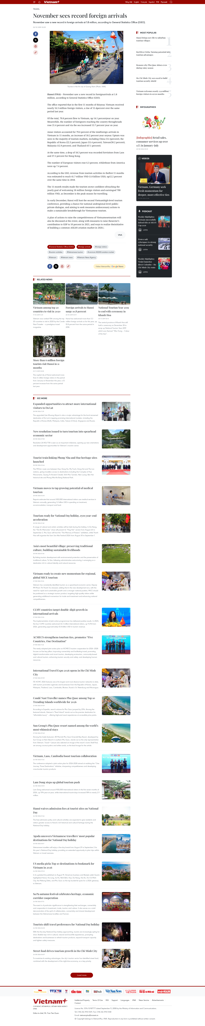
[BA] (164, 991)
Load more (81, 975)
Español (151, 2)
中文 (157, 2)
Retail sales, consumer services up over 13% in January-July (152, 141)
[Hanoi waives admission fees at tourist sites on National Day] (116, 816)
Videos (145, 158)
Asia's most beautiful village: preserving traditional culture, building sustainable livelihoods (63, 548)
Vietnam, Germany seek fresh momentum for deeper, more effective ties (153, 190)
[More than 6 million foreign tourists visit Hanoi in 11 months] (49, 346)
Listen (145, 230)
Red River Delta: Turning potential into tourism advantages (153, 53)
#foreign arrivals (84, 246)
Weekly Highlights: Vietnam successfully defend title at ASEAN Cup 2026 (147, 221)
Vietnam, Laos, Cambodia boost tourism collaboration (65, 756)
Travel (36, 9)
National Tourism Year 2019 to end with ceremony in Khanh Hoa (113, 311)
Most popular (148, 32)
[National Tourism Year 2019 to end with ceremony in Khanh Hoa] (114, 294)
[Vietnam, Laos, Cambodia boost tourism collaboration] (116, 763)
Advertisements (158, 1000)
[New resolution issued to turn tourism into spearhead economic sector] (116, 438)
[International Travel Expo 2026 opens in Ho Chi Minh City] (116, 678)
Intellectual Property (82, 1000)
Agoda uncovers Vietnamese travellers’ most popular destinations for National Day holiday (64, 838)
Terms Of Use (98, 1000)
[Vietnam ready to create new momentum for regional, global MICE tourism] (116, 581)
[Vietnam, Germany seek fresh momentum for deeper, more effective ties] (154, 173)
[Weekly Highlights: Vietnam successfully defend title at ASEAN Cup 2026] (164, 221)
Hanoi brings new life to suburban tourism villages (151, 39)
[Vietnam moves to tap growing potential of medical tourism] (116, 495)
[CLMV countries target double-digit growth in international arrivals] (116, 617)
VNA (134, 1000)
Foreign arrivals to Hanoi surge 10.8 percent (80, 309)
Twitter (35, 40)
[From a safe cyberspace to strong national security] (164, 244)
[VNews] (66, 991)
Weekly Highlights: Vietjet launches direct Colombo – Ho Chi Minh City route (147, 263)
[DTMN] (147, 991)
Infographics (148, 107)
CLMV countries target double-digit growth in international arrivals (60, 611)
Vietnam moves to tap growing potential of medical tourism (63, 490)
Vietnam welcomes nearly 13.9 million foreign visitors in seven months (152, 92)
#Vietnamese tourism (75, 252)
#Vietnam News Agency (86, 257)
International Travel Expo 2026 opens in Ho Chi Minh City (64, 672)
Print (35, 46)
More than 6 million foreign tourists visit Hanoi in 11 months (48, 363)
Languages (125, 1000)
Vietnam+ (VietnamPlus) (52, 2)
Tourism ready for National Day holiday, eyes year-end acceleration (65, 517)
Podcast (147, 211)
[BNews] (87, 991)
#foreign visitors (101, 246)
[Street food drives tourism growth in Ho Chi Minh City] (116, 958)
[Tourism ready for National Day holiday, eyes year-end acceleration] (116, 523)
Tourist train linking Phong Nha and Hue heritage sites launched (65, 459)
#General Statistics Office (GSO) (61, 246)
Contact (78, 1003)
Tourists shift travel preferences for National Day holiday (66, 924)
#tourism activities (55, 252)
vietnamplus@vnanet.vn (89, 1015)
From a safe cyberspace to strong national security (147, 242)
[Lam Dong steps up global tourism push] (116, 789)
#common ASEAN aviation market (101, 252)
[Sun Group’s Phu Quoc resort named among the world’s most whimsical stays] (116, 733)
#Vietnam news (67, 257)
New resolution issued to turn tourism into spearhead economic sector (64, 433)
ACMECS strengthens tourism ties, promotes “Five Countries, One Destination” (63, 639)
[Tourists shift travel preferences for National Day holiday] (116, 931)
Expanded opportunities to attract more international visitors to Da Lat (64, 405)
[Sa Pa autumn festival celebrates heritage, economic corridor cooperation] (116, 901)
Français (144, 2)
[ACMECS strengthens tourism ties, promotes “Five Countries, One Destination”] (116, 644)
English (136, 2)
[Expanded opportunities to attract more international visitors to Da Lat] (116, 411)
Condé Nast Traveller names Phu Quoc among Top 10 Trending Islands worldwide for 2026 (64, 700)
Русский (164, 2)
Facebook (35, 33)
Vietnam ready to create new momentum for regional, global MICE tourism (64, 575)
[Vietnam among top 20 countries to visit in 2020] (49, 294)
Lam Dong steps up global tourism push (56, 782)
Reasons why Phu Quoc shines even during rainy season (151, 66)
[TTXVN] (55, 991)
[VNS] (113, 991)
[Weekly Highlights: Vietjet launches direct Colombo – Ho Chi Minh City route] (164, 263)
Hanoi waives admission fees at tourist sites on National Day (65, 810)
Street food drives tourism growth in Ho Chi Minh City (65, 951)
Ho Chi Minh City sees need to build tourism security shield (151, 79)
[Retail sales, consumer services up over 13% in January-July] (154, 122)
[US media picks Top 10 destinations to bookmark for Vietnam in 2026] (116, 871)
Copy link (35, 52)
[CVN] (130, 991)
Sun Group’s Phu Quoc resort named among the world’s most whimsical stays (65, 727)
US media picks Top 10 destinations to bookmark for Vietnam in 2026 (63, 865)
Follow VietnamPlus (103, 266)
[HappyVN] (40, 991)
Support (115, 1000)
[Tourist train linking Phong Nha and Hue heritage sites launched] (116, 465)
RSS (107, 1000)
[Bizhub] (97, 991)
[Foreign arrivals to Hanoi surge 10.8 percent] (82, 294)
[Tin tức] (76, 991)
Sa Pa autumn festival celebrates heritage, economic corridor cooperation (63, 896)
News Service (144, 1000)
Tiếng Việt (128, 2)
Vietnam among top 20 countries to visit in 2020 (46, 309)
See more (42, 398)
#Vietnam (52, 257)
